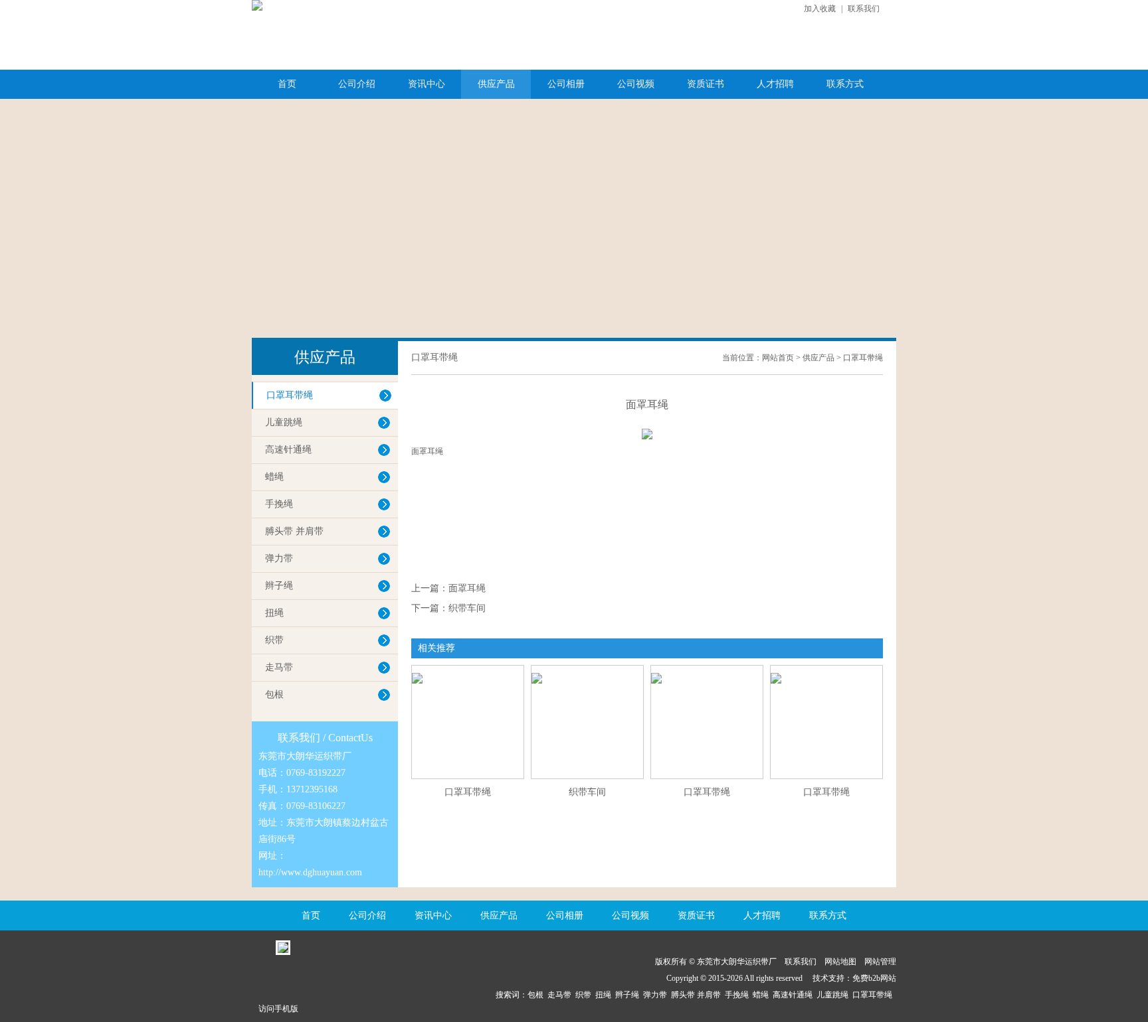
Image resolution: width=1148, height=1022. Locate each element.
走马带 (279, 667)
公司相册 (566, 84)
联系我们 (864, 8)
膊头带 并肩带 (294, 531)
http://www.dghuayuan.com (310, 872)
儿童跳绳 (283, 422)
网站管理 (880, 961)
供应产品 (496, 84)
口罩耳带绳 (289, 395)
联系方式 (845, 84)
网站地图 (840, 961)
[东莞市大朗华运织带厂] (257, 5)
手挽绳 (279, 504)
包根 (274, 694)
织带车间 (467, 608)
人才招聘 (775, 84)
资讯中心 (426, 84)
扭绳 (274, 613)
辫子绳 (279, 586)
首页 (287, 84)
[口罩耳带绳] (468, 670)
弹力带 (279, 558)
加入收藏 (820, 8)
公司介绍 (356, 84)
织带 (274, 640)
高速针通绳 (288, 450)
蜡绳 (274, 477)
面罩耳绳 (467, 588)
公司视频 (635, 84)
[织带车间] (587, 670)
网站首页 (778, 357)
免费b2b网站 (874, 978)
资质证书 (705, 84)
